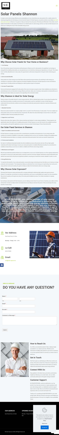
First (3, 300)
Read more (44, 423)
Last (20, 300)
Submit (5, 330)
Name (4, 296)
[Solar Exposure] (5, 5)
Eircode (4, 309)
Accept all (44, 427)
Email (4, 303)
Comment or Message (8, 315)
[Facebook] (2, 265)
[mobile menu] (56, 5)
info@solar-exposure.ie (10, 260)
